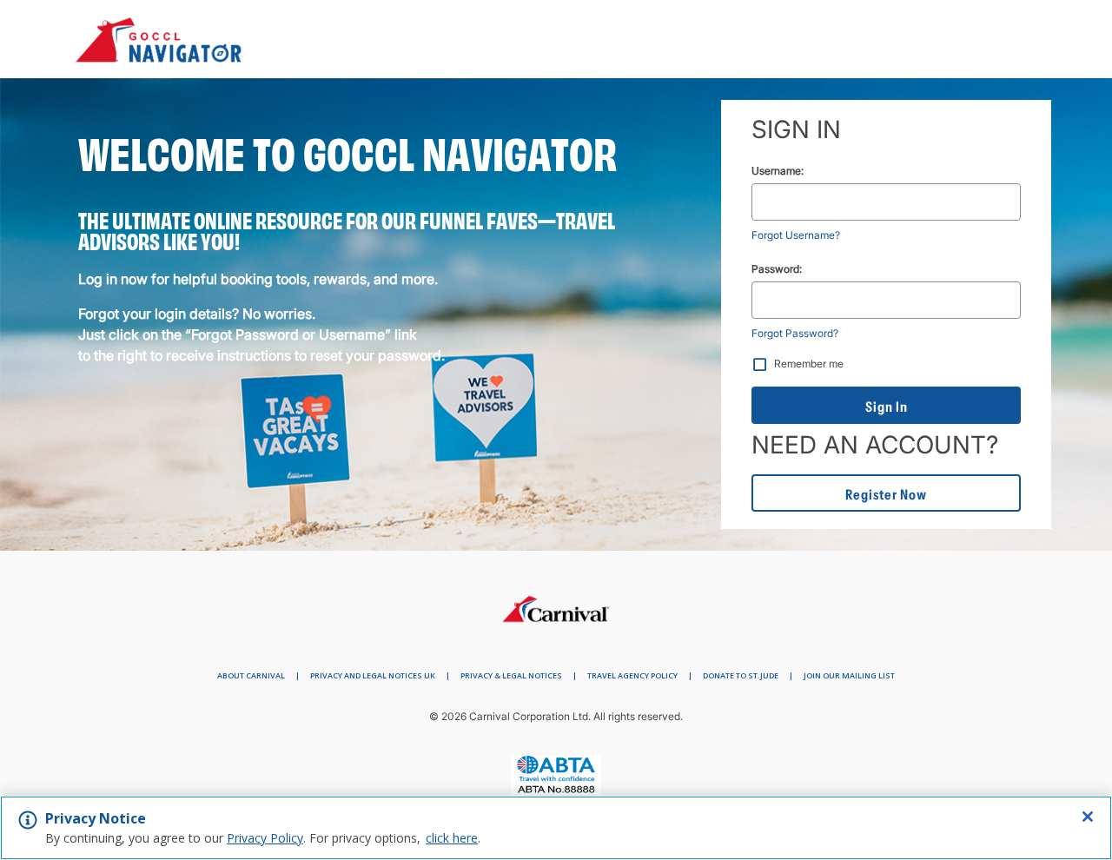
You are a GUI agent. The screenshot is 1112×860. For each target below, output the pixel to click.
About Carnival (251, 675)
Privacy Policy (265, 838)
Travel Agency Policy (632, 675)
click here (452, 838)
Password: (776, 268)
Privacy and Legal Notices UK (372, 675)
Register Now (886, 494)
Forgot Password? (794, 333)
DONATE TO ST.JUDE (740, 675)
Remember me (809, 363)
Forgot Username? (795, 234)
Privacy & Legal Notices (511, 675)
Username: (777, 170)
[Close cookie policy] (1088, 817)
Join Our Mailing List (849, 675)
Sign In (886, 406)
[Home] (556, 604)
